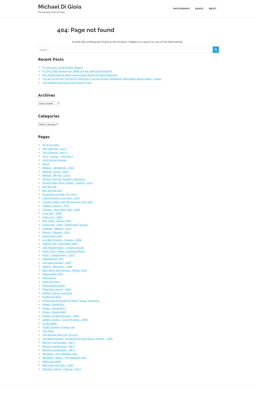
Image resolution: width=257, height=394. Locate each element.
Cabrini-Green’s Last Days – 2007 (61, 197)
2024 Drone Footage (54, 159)
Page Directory (51, 281)
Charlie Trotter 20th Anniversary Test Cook (67, 201)
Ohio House (49, 277)
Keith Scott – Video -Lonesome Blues (63, 251)
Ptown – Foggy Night (54, 311)
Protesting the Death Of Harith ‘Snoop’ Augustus (70, 300)
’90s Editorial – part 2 (54, 152)
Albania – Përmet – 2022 (56, 175)
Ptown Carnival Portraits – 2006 (60, 315)
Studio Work (49, 323)
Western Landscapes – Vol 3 (58, 349)
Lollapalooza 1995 (53, 258)
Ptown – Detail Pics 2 (54, 308)
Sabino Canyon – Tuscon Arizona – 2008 (65, 319)
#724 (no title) (50, 144)
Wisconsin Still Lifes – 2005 (58, 365)
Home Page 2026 (52, 235)
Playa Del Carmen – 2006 (56, 289)
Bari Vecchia (49, 186)
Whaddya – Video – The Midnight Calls (64, 357)
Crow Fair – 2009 (52, 213)
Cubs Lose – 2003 (52, 217)
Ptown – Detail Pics (53, 304)
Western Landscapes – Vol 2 (58, 346)
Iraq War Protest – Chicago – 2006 (62, 239)
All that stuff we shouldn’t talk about (63, 179)
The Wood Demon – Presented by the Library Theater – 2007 (77, 338)
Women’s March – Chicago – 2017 (61, 368)
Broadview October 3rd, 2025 (59, 194)
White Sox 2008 (51, 361)
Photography (181, 8)
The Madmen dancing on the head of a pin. (67, 82)
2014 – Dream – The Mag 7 (57, 156)
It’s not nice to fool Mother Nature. (62, 67)
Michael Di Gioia (59, 6)
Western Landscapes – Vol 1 (58, 342)
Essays (199, 8)
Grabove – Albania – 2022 (57, 228)
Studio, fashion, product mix (58, 327)
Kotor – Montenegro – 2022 (58, 255)
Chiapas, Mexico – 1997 (55, 205)
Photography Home (53, 285)
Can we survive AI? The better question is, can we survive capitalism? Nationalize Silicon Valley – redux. (101, 78)
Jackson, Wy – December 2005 (60, 243)
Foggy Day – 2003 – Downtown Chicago (64, 224)
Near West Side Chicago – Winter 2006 (64, 270)
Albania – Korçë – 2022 (55, 171)
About (212, 8)
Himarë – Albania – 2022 (56, 232)
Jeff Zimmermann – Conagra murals (63, 247)
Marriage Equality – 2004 (56, 262)
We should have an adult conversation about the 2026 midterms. (80, 74)
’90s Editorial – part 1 (54, 148)
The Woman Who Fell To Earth (60, 334)
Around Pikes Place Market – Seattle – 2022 (67, 182)
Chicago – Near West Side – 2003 (61, 209)
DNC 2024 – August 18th (56, 220)
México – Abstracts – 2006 (57, 266)
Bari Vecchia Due (52, 190)
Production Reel (51, 296)
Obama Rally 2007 (53, 273)
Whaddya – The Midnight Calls (59, 353)
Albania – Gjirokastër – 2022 (58, 167)
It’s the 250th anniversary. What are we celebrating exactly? (77, 71)
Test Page (48, 330)
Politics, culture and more (57, 292)
